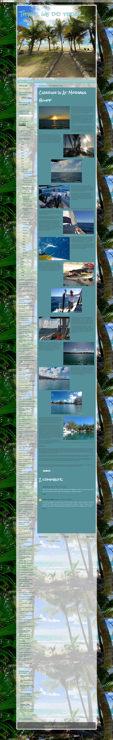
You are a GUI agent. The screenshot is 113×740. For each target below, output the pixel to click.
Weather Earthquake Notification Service (24, 649)
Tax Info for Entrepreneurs (26, 537)
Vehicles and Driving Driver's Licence (27, 627)
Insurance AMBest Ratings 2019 (26, 369)
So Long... (25, 217)
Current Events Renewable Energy (26, 341)
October (25, 230)
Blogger (66, 726)
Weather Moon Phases (25, 652)
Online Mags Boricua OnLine (25, 456)
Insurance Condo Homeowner (23, 377)
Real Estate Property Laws (26, 504)
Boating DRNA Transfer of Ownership (26, 306)
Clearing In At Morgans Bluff (27, 205)
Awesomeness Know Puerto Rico (26, 287)
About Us (30, 81)
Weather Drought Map (25, 646)
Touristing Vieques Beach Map (26, 608)
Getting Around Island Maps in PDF (27, 361)
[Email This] (44, 471)
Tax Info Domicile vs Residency (25, 534)
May (24, 244)
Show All (33, 715)
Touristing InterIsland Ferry (26, 597)
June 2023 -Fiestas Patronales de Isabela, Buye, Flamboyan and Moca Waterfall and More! (26, 698)
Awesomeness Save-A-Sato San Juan (26, 300)
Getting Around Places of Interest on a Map (26, 365)
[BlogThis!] (45, 471)
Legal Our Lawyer (24, 450)
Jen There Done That (26, 686)
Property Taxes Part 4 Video (27, 481)
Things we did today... (52, 14)
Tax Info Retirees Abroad (26, 572)
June (24, 241)
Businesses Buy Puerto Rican (27, 316)
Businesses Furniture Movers (27, 323)
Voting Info (22, 641)
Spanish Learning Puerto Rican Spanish (26, 510)
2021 (22, 150)
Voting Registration (24, 643)
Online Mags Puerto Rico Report (26, 468)
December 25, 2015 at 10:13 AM (57, 487)
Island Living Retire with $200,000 (26, 436)
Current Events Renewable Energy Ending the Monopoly (26, 349)
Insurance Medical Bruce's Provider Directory (26, 391)
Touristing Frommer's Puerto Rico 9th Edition (27, 593)
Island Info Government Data (27, 401)
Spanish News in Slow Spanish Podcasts (25, 514)
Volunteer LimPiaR (24, 638)
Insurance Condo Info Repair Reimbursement (27, 382)
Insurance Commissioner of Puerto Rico (26, 373)
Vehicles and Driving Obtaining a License (25, 635)
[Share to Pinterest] (49, 471)
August (25, 236)
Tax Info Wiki (23, 577)
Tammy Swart (47, 499)
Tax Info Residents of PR (26, 570)
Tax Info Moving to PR (25, 561)
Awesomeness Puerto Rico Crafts (26, 291)
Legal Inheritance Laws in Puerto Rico (26, 447)
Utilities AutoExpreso (25, 619)
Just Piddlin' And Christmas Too (27, 181)
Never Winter (26, 185)
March (25, 250)
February (25, 252)
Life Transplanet (25, 693)
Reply (44, 494)
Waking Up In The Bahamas (27, 209)
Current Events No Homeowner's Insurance (25, 336)
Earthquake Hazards (24, 354)
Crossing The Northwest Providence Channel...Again (27, 198)
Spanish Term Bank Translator (24, 523)
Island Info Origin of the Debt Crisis (25, 409)
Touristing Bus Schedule (25, 583)
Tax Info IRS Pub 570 (25, 554)
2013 (22, 261)
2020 (22, 153)
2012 (22, 264)
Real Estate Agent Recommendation (24, 493)
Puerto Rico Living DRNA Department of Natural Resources (26, 485)
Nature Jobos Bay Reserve (26, 453)
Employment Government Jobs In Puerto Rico (26, 357)
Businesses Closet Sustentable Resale (24, 319)
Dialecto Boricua (25, 676)
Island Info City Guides (25, 396)
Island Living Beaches (25, 413)
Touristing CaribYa (24, 586)
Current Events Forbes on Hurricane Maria (26, 332)
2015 (22, 167)
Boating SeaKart (23, 314)
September (26, 233)
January (25, 255)
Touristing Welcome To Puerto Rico (25, 616)
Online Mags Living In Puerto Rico (25, 464)
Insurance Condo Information (27, 385)
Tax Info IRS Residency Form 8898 (25, 557)
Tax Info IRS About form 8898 (26, 547)
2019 (22, 156)
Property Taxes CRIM (25, 472)
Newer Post (43, 536)
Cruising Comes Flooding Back (27, 223)
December (26, 169)
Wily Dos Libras (27, 193)
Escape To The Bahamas (26, 213)
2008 (22, 275)
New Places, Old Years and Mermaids (28, 172)
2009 (22, 273)
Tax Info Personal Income (26, 563)
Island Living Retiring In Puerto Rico (26, 440)
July (24, 238)
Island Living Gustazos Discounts (25, 416)
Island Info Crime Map (25, 399)
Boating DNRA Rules (25, 303)
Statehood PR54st (24, 526)
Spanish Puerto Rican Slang (26, 517)
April (24, 247)
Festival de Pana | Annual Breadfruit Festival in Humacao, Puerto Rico (27, 688)
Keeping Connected (27, 220)
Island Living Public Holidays (24, 424)
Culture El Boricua (24, 329)
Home (21, 81)
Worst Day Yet (24, 683)
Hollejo (22, 677)
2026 (22, 142)
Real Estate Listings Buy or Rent (26, 501)
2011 (22, 267)
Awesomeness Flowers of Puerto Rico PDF (26, 283)
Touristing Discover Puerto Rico (26, 589)
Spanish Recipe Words (25, 520)
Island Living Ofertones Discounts (25, 420)
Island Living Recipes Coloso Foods (27, 432)
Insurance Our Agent (25, 394)
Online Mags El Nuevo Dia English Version (26, 460)
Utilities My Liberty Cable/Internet (24, 623)
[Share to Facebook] (48, 471)
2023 (22, 147)
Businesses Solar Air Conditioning (24, 326)
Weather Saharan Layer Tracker (25, 663)
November (26, 227)
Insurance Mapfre (24, 387)
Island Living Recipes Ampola (25, 428)
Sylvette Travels (25, 704)
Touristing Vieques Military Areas (26, 612)
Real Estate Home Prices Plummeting (26, 497)
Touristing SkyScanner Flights (25, 604)
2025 (22, 144)
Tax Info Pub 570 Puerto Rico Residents (26, 566)
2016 (22, 164)
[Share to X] (46, 471)
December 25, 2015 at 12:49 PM (62, 499)
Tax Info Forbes (23, 539)
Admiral (45, 487)
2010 (22, 270)
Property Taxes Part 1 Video (27, 474)
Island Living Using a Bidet (26, 444)
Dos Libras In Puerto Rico (26, 680)
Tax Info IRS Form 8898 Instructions (26, 551)
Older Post (90, 536)
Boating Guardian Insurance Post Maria (27, 310)
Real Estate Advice (24, 490)
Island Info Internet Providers (27, 406)
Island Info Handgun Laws (26, 404)
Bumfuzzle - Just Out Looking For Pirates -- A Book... (28, 189)
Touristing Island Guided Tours (26, 600)
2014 (22, 259)
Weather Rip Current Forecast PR (24, 655)
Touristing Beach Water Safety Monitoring (25, 580)
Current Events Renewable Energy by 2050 (26, 345)
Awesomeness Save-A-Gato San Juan (26, 296)
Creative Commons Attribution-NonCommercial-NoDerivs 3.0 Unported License (26, 132)
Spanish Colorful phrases (26, 507)
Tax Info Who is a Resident (26, 575)
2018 (22, 158)
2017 (22, 161)
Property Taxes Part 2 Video (27, 476)
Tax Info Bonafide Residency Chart (27, 529)
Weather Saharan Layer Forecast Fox (25, 659)
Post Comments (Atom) (53, 541)
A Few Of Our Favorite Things (28, 177)
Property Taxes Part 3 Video (27, 479)
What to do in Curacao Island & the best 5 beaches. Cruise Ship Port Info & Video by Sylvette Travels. (27, 709)
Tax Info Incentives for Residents (25, 543)
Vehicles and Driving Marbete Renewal (25, 631)
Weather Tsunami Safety (25, 667)
